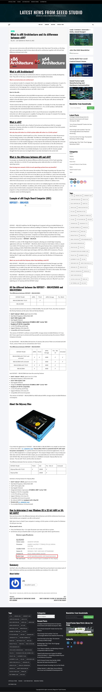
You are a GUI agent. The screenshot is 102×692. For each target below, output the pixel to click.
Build (71, 153)
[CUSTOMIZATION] (86, 1)
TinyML (84, 279)
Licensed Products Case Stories (78, 164)
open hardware (86, 239)
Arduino (78, 195)
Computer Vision (75, 199)
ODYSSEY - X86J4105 (16, 593)
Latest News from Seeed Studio (51, 12)
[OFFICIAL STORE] (81, 1)
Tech (71, 172)
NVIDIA (82, 235)
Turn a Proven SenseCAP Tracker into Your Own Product (81, 125)
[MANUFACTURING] (89, 1)
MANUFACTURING (35, 1)
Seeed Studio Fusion (75, 169)
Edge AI (85, 199)
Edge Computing (75, 203)
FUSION (19, 1)
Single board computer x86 (50, 593)
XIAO (83, 283)
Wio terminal (75, 283)
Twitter (40, 24)
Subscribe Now (90, 108)
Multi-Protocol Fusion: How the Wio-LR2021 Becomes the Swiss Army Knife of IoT (49, 661)
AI (72, 195)
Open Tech (74, 247)
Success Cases (75, 279)
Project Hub (60, 24)
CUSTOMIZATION (25, 1)
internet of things (85, 215)
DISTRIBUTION (43, 1)
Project (73, 255)
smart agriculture (76, 275)
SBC (30, 593)
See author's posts (30, 585)
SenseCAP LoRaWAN (76, 271)
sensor (86, 271)
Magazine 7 (56, 689)
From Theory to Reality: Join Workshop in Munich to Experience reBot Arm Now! (50, 649)
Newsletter (74, 235)
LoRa (89, 219)
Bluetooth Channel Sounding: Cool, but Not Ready (50, 665)
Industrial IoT (81, 211)
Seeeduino (74, 267)
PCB (82, 247)
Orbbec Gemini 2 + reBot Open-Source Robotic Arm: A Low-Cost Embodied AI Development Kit (49, 669)
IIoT (73, 211)
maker (85, 227)
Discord (53, 24)
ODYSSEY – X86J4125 (19, 202)
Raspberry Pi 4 (75, 259)
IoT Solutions (81, 219)
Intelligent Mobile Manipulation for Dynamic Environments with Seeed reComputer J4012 (79, 119)
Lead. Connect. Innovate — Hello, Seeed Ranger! (80, 30)
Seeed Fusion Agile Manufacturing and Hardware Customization (79, 83)
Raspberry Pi (83, 255)
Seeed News (74, 263)
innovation (74, 215)
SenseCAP (83, 267)
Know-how (72, 161)
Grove (73, 207)
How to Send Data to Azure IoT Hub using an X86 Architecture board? (53, 598)
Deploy (71, 156)
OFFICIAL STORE (12, 1)
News (13, 31)
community (88, 195)
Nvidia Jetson (75, 239)
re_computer (25, 593)
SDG (83, 259)
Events (85, 203)
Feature (72, 159)
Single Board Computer (37, 593)
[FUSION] (83, 1)
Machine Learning (76, 227)
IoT (72, 219)
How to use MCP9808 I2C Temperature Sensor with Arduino (22, 598)
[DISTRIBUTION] (92, 1)
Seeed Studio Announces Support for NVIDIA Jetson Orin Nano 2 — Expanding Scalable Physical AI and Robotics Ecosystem (50, 655)
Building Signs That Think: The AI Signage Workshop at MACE (81, 143)
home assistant (83, 207)
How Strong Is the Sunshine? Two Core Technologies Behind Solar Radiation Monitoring (80, 131)
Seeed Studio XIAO (86, 263)
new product (75, 231)
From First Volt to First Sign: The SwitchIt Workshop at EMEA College (81, 138)
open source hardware (77, 243)
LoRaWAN (74, 223)
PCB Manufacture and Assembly (79, 251)
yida (13, 40)
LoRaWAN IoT (84, 223)
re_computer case (27, 448)
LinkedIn (47, 24)
